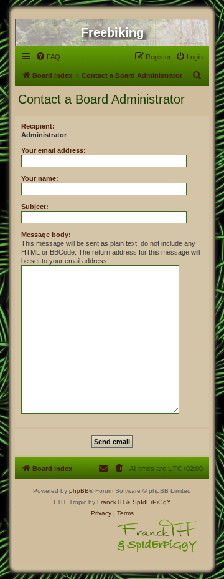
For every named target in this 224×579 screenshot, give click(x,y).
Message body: (46, 234)
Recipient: (38, 126)
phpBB (79, 490)
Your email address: (53, 150)
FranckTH (110, 502)
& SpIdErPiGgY (148, 502)
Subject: (35, 206)
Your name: (39, 178)
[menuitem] (47, 56)
